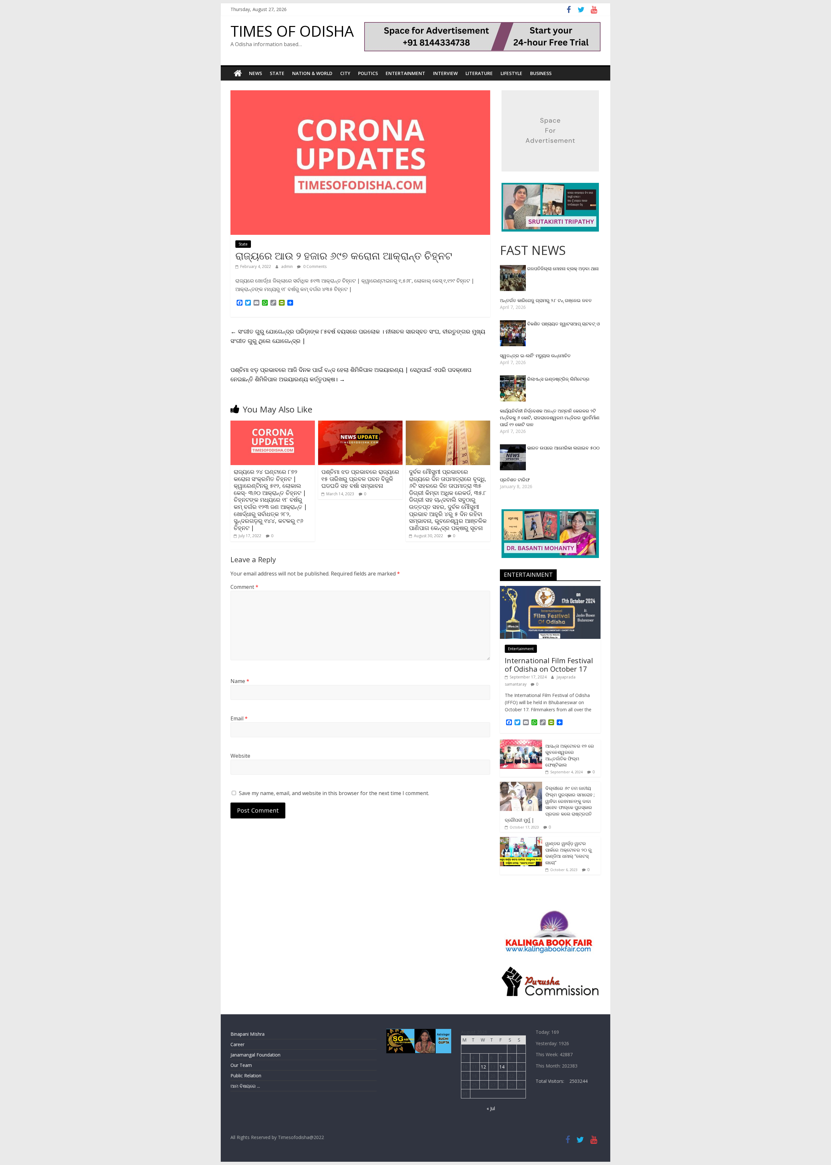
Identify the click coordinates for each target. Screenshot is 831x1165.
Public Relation (245, 1075)
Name (239, 681)
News (255, 73)
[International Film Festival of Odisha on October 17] (550, 589)
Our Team (241, 1065)
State (277, 73)
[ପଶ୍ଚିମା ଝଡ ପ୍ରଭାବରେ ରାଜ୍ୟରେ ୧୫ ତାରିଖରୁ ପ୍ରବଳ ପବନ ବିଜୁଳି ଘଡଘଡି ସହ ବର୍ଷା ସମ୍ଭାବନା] (360, 424)
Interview (445, 73)
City (345, 73)
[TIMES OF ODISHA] (237, 73)
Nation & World (312, 73)
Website (240, 755)
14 (501, 1067)
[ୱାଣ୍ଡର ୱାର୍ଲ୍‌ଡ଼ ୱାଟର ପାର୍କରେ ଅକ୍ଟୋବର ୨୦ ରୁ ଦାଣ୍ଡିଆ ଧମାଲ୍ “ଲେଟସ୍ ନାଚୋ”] (521, 840)
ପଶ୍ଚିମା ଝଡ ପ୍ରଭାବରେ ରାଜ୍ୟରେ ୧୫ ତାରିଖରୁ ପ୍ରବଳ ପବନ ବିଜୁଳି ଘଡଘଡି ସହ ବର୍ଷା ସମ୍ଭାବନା (360, 478)
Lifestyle (511, 73)
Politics (368, 73)
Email (239, 718)
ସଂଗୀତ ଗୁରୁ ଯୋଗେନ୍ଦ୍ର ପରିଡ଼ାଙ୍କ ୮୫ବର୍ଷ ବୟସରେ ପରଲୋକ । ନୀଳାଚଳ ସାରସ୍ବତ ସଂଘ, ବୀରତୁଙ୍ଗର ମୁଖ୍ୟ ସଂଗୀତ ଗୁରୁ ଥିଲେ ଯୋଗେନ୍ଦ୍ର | (357, 336)
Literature (479, 73)
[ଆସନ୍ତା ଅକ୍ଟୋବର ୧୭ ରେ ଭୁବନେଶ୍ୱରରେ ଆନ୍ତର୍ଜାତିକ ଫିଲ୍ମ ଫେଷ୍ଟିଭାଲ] (521, 743)
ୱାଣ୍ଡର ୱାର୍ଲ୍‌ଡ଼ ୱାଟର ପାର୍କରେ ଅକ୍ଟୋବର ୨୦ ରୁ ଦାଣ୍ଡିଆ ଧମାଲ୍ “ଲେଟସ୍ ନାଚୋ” (568, 853)
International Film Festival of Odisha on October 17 (549, 664)
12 (483, 1067)
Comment (244, 586)
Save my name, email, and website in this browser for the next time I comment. (334, 793)
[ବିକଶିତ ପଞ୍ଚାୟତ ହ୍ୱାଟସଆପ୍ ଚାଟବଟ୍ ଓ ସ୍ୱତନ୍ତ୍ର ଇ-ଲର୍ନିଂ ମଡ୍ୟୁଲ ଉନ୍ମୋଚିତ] (513, 324)
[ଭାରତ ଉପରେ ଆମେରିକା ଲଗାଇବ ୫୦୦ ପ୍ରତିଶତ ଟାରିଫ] (513, 448)
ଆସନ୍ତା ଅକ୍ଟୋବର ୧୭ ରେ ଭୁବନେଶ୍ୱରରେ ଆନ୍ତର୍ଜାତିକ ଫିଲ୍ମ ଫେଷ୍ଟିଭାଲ (569, 755)
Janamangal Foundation (255, 1055)
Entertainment (405, 73)
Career (237, 1044)
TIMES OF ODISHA (292, 31)
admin (287, 266)
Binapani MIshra (247, 1034)
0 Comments (314, 266)
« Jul (491, 1108)
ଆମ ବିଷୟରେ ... (245, 1086)
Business (541, 73)
